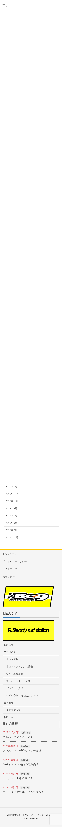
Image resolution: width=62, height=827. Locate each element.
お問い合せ (9, 576)
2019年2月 (11, 530)
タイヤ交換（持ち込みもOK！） (23, 695)
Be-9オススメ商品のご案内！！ (22, 764)
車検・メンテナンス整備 (19, 666)
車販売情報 (12, 659)
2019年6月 (11, 522)
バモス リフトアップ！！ (19, 736)
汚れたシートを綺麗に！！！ (20, 778)
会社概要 (8, 702)
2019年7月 (11, 515)
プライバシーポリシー (15, 561)
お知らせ (8, 644)
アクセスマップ (12, 710)
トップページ (10, 553)
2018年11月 (12, 537)
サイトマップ (10, 569)
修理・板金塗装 (14, 673)
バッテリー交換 (14, 688)
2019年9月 (11, 508)
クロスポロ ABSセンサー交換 (22, 750)
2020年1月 (11, 486)
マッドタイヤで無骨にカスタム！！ (25, 792)
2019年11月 (12, 501)
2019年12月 (12, 493)
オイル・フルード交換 (18, 681)
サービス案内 (11, 651)
